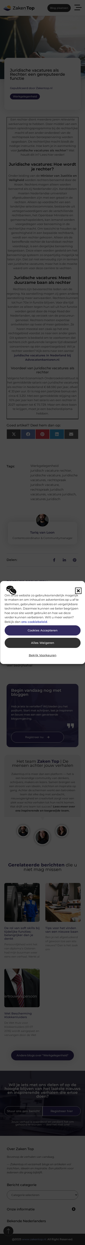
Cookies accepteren (43, 630)
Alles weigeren (42, 643)
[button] (78, 590)
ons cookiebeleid (34, 622)
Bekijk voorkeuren (42, 655)
